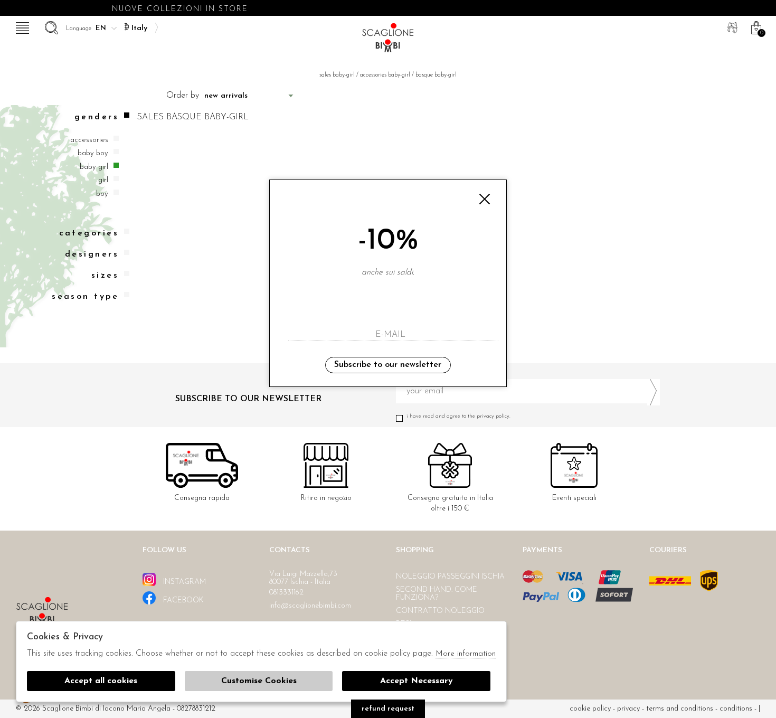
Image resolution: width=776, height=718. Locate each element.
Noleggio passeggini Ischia (450, 577)
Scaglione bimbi (388, 41)
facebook (182, 600)
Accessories (89, 140)
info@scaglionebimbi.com (310, 606)
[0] (755, 26)
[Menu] (21, 26)
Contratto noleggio (440, 611)
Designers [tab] (92, 254)
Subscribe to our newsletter (387, 365)
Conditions (736, 709)
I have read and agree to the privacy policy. (458, 416)
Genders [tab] (96, 117)
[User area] (731, 26)
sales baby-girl (337, 75)
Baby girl (94, 167)
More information (466, 654)
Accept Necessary (416, 681)
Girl (103, 180)
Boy (102, 194)
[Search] (50, 26)
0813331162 (286, 593)
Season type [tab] (85, 296)
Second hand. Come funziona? (436, 594)
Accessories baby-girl (385, 75)
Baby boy (93, 153)
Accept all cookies (100, 681)
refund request (388, 709)
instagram (183, 582)
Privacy (628, 709)
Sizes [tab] (105, 275)
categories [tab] (89, 233)
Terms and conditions (679, 709)
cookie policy (590, 709)
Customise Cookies (259, 681)
